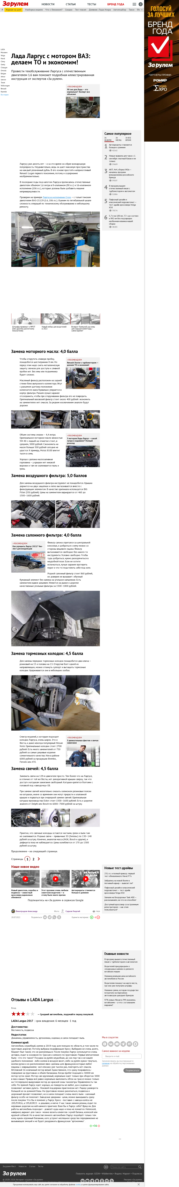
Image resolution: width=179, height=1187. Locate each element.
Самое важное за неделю (116, 1051)
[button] (139, 1184)
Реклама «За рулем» (133, 1179)
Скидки (68, 9)
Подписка (137, 1173)
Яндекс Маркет (122, 1173)
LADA (14, 1021)
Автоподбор (119, 9)
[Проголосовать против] (98, 917)
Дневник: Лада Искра (100, 9)
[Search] (139, 1167)
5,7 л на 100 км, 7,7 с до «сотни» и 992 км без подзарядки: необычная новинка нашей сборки (124, 219)
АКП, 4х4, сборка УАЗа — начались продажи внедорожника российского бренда (121, 173)
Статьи (71, 4)
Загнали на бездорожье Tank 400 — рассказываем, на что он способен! (120, 898)
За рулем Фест (9, 1166)
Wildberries (107, 1173)
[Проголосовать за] (91, 917)
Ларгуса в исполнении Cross (57, 197)
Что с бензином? (54, 9)
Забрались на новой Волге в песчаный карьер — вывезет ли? (118, 881)
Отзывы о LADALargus (35, 999)
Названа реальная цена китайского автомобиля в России (120, 977)
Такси (131, 9)
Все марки (5, 95)
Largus (22, 1021)
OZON (97, 1173)
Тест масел (80, 9)
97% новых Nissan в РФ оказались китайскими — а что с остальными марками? (119, 1002)
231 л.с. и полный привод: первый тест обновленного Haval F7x (119, 874)
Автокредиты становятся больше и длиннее (120, 146)
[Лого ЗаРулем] (15, 4)
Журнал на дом (13, 9)
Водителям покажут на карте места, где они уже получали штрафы (120, 984)
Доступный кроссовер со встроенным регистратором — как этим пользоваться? (121, 907)
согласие (106, 1063)
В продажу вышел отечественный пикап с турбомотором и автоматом (122, 188)
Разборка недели (34, 9)
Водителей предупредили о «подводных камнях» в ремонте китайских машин (119, 969)
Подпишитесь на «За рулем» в (55, 900)
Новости (48, 4)
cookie (78, 1184)
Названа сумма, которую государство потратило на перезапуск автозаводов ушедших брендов (121, 993)
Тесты (91, 4)
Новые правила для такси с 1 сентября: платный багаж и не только (122, 158)
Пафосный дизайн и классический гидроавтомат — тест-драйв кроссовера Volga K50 (123, 203)
